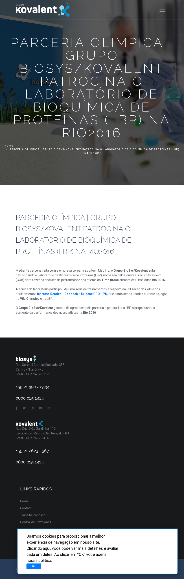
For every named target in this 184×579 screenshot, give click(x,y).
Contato (26, 508)
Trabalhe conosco (32, 515)
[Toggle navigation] (162, 9)
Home (8, 145)
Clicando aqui (38, 548)
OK (33, 566)
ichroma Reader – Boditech (57, 294)
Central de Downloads (35, 522)
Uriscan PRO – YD (94, 294)
